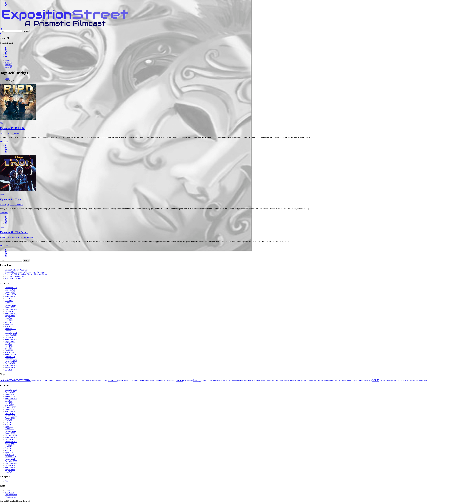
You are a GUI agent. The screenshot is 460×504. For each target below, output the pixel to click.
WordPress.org (10, 497)
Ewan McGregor (188, 380)
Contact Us (9, 67)
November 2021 (11, 335)
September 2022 (11, 314)
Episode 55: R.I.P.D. (12, 128)
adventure (34, 380)
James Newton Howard (258, 380)
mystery (341, 380)
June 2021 (9, 346)
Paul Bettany (347, 380)
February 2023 (10, 305)
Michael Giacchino (321, 380)
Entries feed (9, 493)
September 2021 (11, 339)
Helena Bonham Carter (219, 380)
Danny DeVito (138, 380)
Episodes (8, 63)
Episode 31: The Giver (14, 232)
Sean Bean (382, 380)
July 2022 (8, 318)
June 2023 (9, 301)
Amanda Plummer (56, 380)
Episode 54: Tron (10, 199)
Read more (4, 141)
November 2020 (11, 361)
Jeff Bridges (270, 380)
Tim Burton (397, 380)
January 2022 (10, 331)
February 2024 (10, 294)
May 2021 (9, 348)
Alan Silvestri (43, 380)
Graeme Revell (206, 380)
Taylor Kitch (389, 380)
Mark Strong (308, 380)
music (336, 380)
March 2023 (9, 303)
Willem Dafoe (423, 380)
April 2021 (9, 350)
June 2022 (9, 320)
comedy (113, 380)
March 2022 (9, 326)
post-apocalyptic (358, 380)
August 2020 (10, 367)
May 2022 (9, 322)
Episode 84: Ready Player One (16, 270)
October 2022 (10, 311)
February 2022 (10, 329)
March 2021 (9, 352)
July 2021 (8, 344)
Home (7, 60)
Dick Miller (158, 380)
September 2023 (11, 296)
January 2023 (10, 307)
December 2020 (11, 359)
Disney (172, 380)
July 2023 (8, 298)
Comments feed (11, 495)
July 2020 (8, 370)
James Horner (246, 380)
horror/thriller (237, 380)
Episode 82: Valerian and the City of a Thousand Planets (26, 274)
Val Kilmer (405, 380)
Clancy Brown (102, 380)
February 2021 (10, 354)
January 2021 (10, 357)
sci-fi (375, 380)
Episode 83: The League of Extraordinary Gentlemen (25, 272)
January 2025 (10, 292)
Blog (2, 123)
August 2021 (10, 342)
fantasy (197, 380)
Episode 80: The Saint (13, 278)
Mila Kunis (331, 380)
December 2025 (11, 288)
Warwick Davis (414, 380)
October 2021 (10, 337)
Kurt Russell (299, 380)
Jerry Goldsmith (280, 380)
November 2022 (11, 309)
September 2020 (11, 365)
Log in (7, 490)
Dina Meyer (166, 380)
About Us (8, 65)
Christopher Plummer (91, 380)
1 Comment (16, 133)
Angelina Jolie (67, 380)
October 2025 (10, 290)
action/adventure (19, 380)
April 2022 (9, 324)
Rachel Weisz (368, 380)
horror (228, 380)
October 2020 (10, 363)
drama (179, 380)
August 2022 (10, 316)
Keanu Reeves (290, 380)
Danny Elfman (148, 380)
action (3, 380)
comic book (123, 380)
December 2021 (11, 333)
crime (131, 380)
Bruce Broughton (77, 380)
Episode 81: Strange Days (14, 276)
